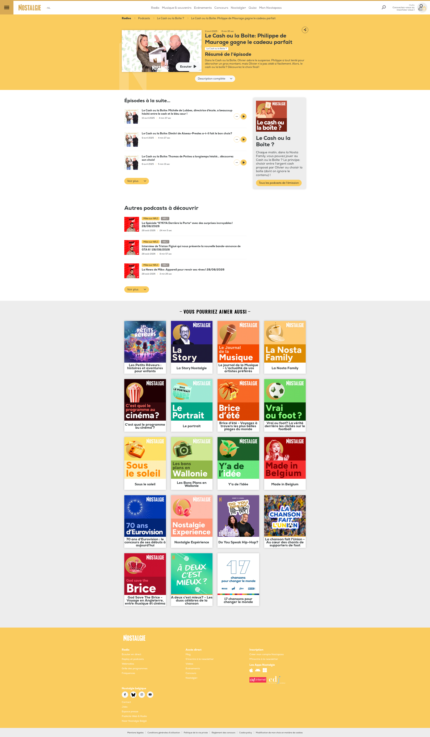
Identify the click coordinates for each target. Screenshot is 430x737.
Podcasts (144, 18)
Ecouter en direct (131, 654)
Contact (126, 702)
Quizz (253, 8)
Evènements (193, 668)
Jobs (124, 706)
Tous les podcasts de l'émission (279, 183)
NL (48, 8)
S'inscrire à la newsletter (200, 659)
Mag (188, 654)
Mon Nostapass (270, 8)
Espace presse (130, 711)
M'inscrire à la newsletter (263, 659)
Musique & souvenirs (176, 8)
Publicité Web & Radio (134, 716)
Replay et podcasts (133, 659)
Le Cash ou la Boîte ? (170, 18)
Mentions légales (135, 732)
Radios (126, 18)
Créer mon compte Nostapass (266, 654)
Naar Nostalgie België (134, 721)
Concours (221, 8)
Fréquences (128, 673)
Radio (155, 8)
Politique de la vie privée (196, 732)
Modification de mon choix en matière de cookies (279, 732)
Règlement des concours (223, 732)
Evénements (203, 8)
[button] (215, 78)
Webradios (128, 663)
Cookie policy (245, 732)
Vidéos (189, 663)
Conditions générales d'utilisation (163, 732)
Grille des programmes (134, 668)
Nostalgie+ (238, 8)
